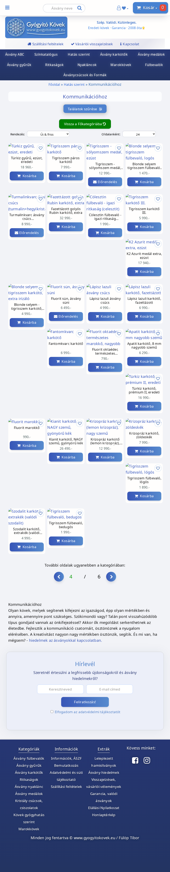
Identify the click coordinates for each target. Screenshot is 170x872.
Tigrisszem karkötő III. (144, 211)
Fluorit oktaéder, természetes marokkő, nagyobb (105, 352)
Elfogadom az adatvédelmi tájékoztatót (87, 711)
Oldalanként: (111, 134)
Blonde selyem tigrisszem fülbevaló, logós (144, 166)
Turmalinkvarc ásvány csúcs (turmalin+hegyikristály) (27, 217)
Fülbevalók (154, 64)
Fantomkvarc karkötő (66, 344)
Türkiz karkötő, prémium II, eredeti (144, 390)
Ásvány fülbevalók (28, 758)
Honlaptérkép (103, 814)
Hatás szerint (79, 54)
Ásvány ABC (14, 54)
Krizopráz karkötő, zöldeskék (144, 435)
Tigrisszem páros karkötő (66, 160)
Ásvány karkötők (114, 54)
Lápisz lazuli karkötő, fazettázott (144, 301)
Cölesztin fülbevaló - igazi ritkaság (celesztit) (105, 217)
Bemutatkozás (66, 765)
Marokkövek (120, 64)
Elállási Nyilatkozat (103, 807)
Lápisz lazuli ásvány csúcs (105, 301)
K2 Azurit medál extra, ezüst (144, 256)
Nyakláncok (87, 64)
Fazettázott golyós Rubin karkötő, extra (65, 211)
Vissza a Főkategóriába (83, 123)
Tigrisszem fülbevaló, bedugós (66, 525)
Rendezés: (17, 134)
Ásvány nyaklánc (29, 786)
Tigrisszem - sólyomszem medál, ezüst (105, 166)
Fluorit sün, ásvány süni (66, 301)
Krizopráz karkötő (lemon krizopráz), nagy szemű (105, 441)
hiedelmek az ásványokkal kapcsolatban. (65, 640)
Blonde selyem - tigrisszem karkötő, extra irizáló (26, 307)
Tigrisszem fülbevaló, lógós (144, 480)
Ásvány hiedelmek (103, 772)
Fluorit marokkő (27, 428)
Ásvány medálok (151, 54)
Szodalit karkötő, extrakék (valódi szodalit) (26, 531)
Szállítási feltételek (66, 786)
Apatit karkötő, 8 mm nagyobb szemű (144, 346)
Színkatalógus (46, 54)
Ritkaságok (54, 64)
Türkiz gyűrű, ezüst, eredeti (26, 160)
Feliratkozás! (85, 701)
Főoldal (54, 84)
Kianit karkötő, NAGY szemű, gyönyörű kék (66, 441)
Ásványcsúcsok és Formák (85, 75)
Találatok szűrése (83, 109)
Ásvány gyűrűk (19, 64)
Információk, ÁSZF (66, 758)
